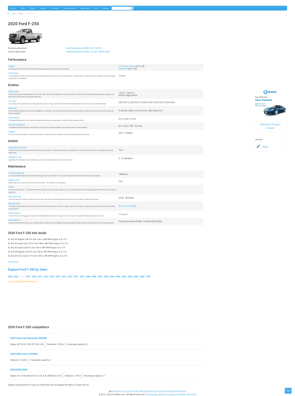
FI (169, 391)
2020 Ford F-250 (31, 13)
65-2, (126, 206)
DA (177, 391)
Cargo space (14, 213)
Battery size (14, 203)
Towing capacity (16, 173)
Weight (12, 131)
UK (181, 391)
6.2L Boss (123, 68)
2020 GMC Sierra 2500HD (24, 353)
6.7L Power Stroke (127, 66)
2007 (100, 276)
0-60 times (55, 8)
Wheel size (14, 91)
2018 (34, 276)
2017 (40, 276)
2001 (136, 276)
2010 (82, 276)
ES (129, 391)
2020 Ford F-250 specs (270, 124)
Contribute (181, 394)
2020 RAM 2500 (18, 369)
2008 (94, 276)
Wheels (32, 8)
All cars (13, 8)
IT (122, 391)
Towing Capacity (70, 8)
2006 (106, 276)
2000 (142, 276)
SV (149, 391)
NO (173, 391)
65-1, (121, 206)
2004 (118, 276)
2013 (64, 276)
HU (161, 391)
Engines (43, 8)
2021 (16, 276)
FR (118, 391)
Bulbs (23, 8)
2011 (76, 276)
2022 (10, 276)
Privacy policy (151, 394)
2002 (130, 276)
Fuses (11, 187)
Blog (95, 8)
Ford (13, 13)
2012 (70, 276)
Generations (14, 220)
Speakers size (15, 157)
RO (137, 391)
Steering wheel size (18, 147)
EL (158, 391)
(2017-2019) (83, 48)
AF (8, 13)
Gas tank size (15, 196)
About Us (162, 394)
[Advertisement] (77, 299)
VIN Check (191, 394)
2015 (52, 276)
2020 (22, 276)
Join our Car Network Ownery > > (23, 281)
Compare (105, 8)
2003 (124, 276)
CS (153, 391)
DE (114, 391)
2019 (28, 276)
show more (13, 261)
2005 (112, 276)
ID (185, 391)
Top (288, 391)
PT (133, 391)
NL (145, 391)
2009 (88, 276)
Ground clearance (17, 124)
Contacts (171, 394)
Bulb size (13, 108)
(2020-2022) (88, 51)
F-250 (20, 13)
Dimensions (14, 117)
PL (125, 391)
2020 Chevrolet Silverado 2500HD (28, 338)
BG (141, 391)
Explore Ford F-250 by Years (27, 269)
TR (166, 391)
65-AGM (132, 206)
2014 (58, 276)
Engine (12, 66)
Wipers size (85, 8)
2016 (46, 276)
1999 (148, 276)
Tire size (12, 101)
